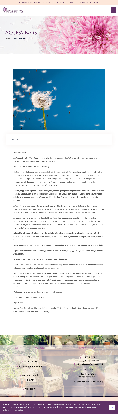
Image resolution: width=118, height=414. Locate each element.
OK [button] (112, 408)
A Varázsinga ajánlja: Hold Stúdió (88, 381)
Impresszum (88, 369)
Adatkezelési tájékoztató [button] (13, 410)
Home (7, 38)
